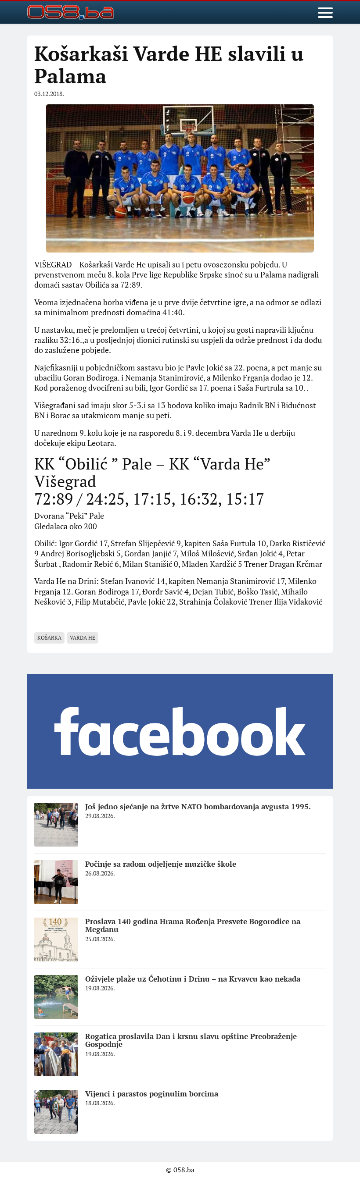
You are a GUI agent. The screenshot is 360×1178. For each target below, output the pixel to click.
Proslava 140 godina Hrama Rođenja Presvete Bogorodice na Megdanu (192, 925)
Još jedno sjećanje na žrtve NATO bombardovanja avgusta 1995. (198, 806)
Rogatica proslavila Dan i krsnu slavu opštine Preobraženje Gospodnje (191, 1040)
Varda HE (82, 637)
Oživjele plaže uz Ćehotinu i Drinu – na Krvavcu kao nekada (192, 979)
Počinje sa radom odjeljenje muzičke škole (160, 864)
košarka (49, 637)
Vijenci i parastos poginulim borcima (151, 1094)
